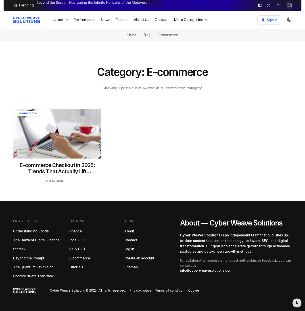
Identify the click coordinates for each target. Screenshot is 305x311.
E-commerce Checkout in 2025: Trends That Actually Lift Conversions (57, 171)
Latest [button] (58, 19)
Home (132, 35)
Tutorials (76, 267)
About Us (141, 19)
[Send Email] (289, 5)
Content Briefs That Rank (33, 276)
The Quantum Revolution (33, 267)
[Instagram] (277, 5)
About (129, 231)
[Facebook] (259, 5)
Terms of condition (170, 290)
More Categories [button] (188, 19)
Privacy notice (141, 290)
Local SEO (77, 240)
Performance (84, 19)
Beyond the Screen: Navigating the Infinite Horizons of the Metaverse (92, 2)
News (105, 19)
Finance (122, 19)
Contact (162, 19)
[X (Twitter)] (268, 5)
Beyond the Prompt (28, 258)
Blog (147, 35)
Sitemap (131, 267)
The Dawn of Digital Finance (36, 240)
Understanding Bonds (31, 231)
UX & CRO (77, 249)
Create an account (139, 258)
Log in (129, 249)
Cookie (193, 290)
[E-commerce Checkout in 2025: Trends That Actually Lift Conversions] (57, 134)
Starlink (19, 249)
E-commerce (27, 113)
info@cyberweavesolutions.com (206, 270)
